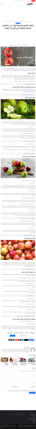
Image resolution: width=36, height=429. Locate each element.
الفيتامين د (28, 295)
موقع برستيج (32, 415)
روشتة (33, 417)
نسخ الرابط (12, 335)
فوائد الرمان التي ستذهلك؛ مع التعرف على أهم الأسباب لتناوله (13, 363)
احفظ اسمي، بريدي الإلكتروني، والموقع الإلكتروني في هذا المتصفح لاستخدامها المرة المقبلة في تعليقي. (21, 390)
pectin (21, 285)
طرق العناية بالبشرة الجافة (26, 218)
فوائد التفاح (29, 89)
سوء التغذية (28, 84)
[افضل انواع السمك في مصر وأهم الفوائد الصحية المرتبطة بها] (31, 360)
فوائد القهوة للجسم (26, 235)
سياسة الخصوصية (3, 425)
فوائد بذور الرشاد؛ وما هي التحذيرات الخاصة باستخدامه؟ (4, 363)
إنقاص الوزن (23, 306)
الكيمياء (33, 420)
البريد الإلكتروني (33, 386)
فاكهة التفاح (15, 332)
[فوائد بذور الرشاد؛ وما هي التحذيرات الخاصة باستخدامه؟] (4, 360)
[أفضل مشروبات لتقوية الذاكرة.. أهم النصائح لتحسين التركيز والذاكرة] (22, 360)
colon (4, 147)
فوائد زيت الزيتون (24, 269)
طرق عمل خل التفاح (26, 94)
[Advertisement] (18, 13)
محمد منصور (26, 348)
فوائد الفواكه (9, 332)
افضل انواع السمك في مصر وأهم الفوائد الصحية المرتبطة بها (31, 363)
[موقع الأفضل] (30, 4)
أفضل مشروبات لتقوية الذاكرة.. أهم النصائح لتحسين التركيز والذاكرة (23, 363)
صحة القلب (21, 332)
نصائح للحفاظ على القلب (6, 131)
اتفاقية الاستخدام (8, 425)
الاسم (34, 382)
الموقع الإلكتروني (15, 386)
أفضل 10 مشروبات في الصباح (23, 316)
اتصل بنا (12, 425)
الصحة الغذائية (26, 21)
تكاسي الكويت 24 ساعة (31, 418)
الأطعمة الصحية (31, 332)
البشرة (26, 332)
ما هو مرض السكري (27, 141)
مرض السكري (16, 135)
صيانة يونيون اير (32, 414)
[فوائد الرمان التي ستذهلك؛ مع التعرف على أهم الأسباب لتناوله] (13, 360)
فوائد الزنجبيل (26, 153)
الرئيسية (29, 21)
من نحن (15, 425)
